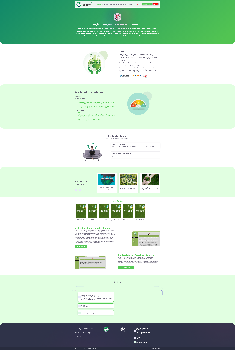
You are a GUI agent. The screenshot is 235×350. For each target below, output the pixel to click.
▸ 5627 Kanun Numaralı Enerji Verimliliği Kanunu (88, 118)
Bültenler (122, 4)
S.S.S (126, 4)
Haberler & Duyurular (114, 4)
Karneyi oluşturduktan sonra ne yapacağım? (122, 153)
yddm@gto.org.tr (86, 306)
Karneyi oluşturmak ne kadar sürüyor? (121, 149)
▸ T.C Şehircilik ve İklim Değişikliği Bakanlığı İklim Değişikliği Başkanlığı (93, 114)
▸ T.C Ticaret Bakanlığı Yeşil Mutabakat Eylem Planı (88, 119)
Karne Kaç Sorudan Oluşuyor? (119, 144)
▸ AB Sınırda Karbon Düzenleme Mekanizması (87, 120)
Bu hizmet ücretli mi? (117, 156)
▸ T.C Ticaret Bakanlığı (82, 112)
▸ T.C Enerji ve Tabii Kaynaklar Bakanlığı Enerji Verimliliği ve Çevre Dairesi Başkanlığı (96, 115)
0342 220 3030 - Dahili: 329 (89, 313)
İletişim (130, 4)
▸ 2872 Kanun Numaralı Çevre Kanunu (86, 116)
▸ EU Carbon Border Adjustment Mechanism (87, 101)
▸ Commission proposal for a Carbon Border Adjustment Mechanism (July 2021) (95, 105)
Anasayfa (99, 4)
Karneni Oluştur (81, 246)
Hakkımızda (105, 4)
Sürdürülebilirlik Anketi (126, 267)
